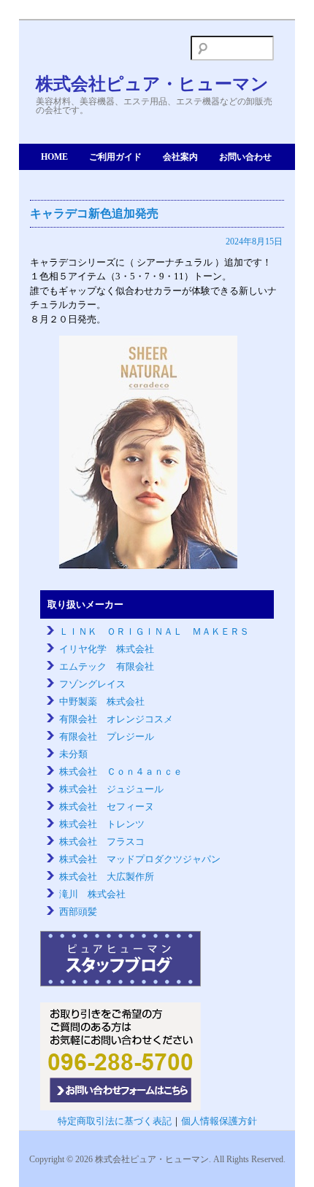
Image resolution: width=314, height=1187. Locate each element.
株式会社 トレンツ (102, 824)
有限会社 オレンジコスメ (116, 719)
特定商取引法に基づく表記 (115, 1121)
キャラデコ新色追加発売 (94, 213)
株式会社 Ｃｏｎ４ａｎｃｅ (121, 771)
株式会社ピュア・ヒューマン (152, 83)
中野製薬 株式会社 (102, 701)
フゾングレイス (92, 683)
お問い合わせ (245, 157)
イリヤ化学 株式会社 (106, 648)
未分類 (73, 754)
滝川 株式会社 (92, 894)
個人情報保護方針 (219, 1121)
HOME (54, 157)
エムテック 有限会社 (106, 666)
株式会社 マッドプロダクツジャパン (140, 859)
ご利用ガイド (115, 157)
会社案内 (180, 157)
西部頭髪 (78, 911)
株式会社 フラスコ (102, 841)
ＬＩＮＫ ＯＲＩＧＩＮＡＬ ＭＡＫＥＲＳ (154, 631)
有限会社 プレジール (106, 736)
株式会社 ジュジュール (111, 789)
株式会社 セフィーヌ (106, 806)
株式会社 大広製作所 (106, 876)
